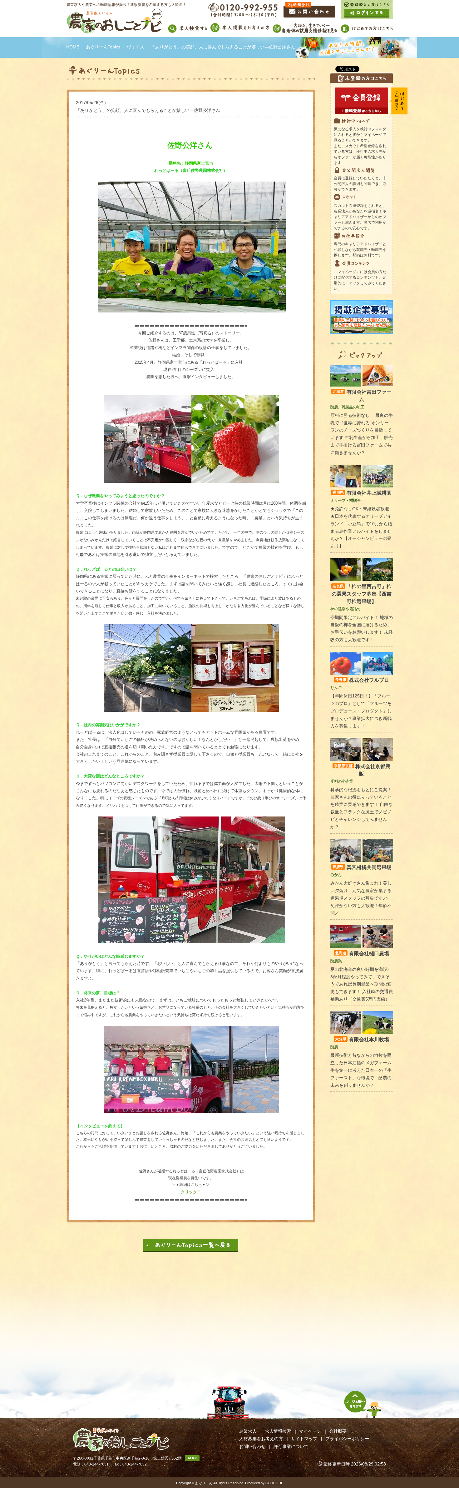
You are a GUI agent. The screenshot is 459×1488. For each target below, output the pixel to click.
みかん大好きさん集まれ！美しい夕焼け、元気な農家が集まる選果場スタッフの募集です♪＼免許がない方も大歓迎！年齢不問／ (361, 898)
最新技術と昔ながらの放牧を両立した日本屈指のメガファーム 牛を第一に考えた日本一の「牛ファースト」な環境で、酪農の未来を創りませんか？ (361, 1070)
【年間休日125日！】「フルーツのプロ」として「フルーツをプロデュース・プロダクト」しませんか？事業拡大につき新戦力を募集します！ (361, 710)
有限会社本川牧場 (362, 1039)
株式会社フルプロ (362, 680)
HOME (72, 46)
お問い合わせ (252, 1446)
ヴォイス (135, 46)
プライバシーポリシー (347, 1438)
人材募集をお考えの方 (261, 1438)
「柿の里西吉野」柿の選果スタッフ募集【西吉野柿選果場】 (362, 594)
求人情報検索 (278, 1431)
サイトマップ (304, 1438)
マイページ (310, 1431)
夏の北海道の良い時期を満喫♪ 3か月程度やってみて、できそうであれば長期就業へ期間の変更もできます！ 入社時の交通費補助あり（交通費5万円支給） (361, 984)
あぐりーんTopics (103, 46)
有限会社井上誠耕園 (362, 493)
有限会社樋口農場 (362, 953)
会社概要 (338, 1431)
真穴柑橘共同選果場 (362, 867)
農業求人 (248, 1431)
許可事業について (291, 1446)
